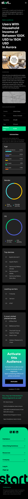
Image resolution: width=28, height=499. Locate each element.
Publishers (6, 439)
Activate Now (14, 134)
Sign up (6, 470)
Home (4, 8)
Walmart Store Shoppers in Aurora (12, 415)
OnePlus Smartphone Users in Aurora (12, 406)
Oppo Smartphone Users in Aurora (12, 419)
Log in (5, 466)
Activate (14, 382)
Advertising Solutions (10, 446)
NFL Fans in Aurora (8, 402)
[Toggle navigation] (25, 3)
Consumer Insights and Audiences (12, 10)
